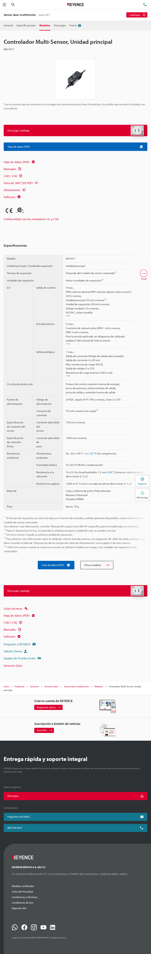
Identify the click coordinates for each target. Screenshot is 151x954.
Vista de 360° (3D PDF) (18, 183)
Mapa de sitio (19, 908)
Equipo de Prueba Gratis (20, 658)
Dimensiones (12, 190)
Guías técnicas (13, 608)
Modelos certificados (23, 886)
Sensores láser (13, 665)
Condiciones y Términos (25, 897)
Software (9, 197)
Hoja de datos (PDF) (17, 162)
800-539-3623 (14, 827)
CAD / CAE (10, 176)
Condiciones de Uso (22, 902)
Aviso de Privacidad (22, 891)
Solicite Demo (13, 651)
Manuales (10, 169)
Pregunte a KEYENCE (17, 644)
